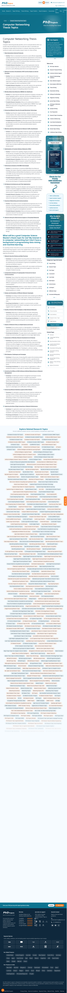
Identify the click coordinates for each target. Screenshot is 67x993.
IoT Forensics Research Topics (14, 621)
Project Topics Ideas (55, 795)
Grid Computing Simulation (47, 596)
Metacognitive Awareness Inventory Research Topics (16, 663)
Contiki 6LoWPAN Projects (53, 516)
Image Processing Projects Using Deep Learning (52, 606)
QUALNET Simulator (50, 800)
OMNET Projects (30, 700)
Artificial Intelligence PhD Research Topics (43, 452)
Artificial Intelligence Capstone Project (23, 452)
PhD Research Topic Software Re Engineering (45, 767)
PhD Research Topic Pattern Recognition (14, 760)
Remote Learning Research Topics (17, 805)
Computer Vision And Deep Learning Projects (17, 516)
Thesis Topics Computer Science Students (19, 867)
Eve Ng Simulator (35, 571)
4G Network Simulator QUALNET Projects (34, 437)
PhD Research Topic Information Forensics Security (51, 740)
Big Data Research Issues (56, 474)
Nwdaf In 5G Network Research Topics (51, 698)
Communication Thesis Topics (13, 511)
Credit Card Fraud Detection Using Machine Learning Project (22, 529)
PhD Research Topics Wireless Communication (23, 782)
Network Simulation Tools (26, 688)
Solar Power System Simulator (30, 857)
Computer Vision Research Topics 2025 (37, 516)
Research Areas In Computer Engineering (29, 807)
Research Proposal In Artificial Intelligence (40, 817)
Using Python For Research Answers (42, 875)
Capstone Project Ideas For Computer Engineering (23, 486)
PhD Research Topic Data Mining (12, 730)
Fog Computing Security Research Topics (34, 586)
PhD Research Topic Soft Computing (54, 765)
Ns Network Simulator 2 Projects (14, 695)
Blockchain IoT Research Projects (36, 479)
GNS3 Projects (39, 593)
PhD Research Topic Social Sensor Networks (34, 765)
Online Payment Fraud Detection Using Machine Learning (18, 703)
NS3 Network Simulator (28, 698)
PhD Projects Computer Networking (48, 713)
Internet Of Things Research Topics (13, 616)
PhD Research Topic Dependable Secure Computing (32, 730)
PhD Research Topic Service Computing (13, 765)
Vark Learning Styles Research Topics (55, 877)
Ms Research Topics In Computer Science (51, 668)
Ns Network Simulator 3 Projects (30, 695)
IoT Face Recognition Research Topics (52, 618)
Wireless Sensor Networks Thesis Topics (35, 900)
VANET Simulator (41, 877)
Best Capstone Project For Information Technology (21, 467)
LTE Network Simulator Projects (30, 643)
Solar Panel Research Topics (16, 857)
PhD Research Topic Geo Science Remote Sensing (15, 738)
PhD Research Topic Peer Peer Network (33, 760)
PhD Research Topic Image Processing (30, 740)
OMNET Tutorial (49, 700)
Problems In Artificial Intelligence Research (17, 795)
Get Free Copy (55, 170)
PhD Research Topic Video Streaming (55, 772)
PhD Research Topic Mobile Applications (13, 750)
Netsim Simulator (55, 680)
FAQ (61, 11)
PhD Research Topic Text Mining (56, 770)
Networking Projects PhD (38, 690)
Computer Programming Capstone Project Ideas (50, 511)
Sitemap (62, 991)
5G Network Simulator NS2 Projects (32, 439)
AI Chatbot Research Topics (48, 447)
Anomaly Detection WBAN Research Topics (53, 459)
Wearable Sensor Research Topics (20, 882)
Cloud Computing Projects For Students (48, 496)
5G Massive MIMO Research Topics (52, 437)
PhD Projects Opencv (48, 715)
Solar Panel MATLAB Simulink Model (54, 855)
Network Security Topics (51, 685)
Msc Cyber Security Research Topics (12, 670)
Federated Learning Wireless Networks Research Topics (42, 581)
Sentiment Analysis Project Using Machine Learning (26, 827)
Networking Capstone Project (54, 688)
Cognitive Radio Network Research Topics (15, 509)
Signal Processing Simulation (46, 827)
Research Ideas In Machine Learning (27, 810)
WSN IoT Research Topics (52, 900)
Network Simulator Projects (40, 688)
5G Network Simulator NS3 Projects (49, 439)
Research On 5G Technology (56, 810)
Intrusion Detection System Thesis (53, 616)
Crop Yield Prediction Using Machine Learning (48, 529)
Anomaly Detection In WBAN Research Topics (47, 462)
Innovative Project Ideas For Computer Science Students (22, 613)
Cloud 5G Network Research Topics (46, 491)
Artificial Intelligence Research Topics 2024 (43, 457)
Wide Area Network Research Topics (46, 882)
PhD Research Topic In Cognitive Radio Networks (23, 725)
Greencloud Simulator (34, 596)
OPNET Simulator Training (24, 705)
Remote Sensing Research (51, 805)
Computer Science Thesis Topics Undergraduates (52, 514)
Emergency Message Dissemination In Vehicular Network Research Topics (43, 568)
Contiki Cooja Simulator (39, 519)
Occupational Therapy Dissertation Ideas (16, 700)
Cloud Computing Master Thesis (38, 494)
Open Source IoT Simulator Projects (41, 703)
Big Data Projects (54, 471)
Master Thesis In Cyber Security (38, 653)
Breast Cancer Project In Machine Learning (48, 481)
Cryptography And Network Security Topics (21, 531)
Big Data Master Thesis (28, 471)
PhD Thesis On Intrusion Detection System (44, 782)
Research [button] (8, 11)
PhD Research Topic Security (54, 762)
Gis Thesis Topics (56, 591)
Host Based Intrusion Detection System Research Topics (47, 601)
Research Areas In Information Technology (50, 807)
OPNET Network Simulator (10, 705)
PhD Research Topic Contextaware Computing (16, 728)
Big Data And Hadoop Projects (32, 469)
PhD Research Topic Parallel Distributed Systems (43, 757)
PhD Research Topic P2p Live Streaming (21, 757)
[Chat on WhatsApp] (2, 990)
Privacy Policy (23, 991)
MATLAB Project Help (11, 660)
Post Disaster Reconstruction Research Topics (50, 790)
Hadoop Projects (32, 598)
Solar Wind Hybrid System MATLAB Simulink (13, 859)
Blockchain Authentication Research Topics (17, 479)
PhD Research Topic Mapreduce (29, 747)
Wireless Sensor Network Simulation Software (25, 895)
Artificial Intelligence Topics (35, 459)
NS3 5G (19, 698)
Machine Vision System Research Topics (45, 648)
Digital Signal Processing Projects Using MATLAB (42, 559)
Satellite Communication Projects (30, 845)
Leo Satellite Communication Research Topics (43, 636)
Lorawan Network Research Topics (54, 641)
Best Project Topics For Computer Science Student (45, 467)
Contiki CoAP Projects (27, 519)
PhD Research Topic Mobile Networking (13, 752)
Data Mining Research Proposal (33, 549)
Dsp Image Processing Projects (53, 563)
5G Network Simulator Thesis (52, 442)
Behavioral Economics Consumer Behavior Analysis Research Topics (41, 464)
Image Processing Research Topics (12, 608)
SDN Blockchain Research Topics (48, 822)
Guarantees (51, 11)
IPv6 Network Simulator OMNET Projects (51, 626)
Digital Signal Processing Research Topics (22, 561)
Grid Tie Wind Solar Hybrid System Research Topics (16, 598)
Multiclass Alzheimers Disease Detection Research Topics (42, 673)
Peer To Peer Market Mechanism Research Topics (22, 710)
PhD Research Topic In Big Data (32, 720)
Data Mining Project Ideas (16, 546)
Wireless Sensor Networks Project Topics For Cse (46, 897)
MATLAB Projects (21, 660)
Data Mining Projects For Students (31, 546)
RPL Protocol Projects (52, 842)
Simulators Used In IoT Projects (33, 832)
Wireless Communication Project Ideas (13, 890)
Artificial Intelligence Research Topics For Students (16, 459)
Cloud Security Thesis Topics (55, 504)
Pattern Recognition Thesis (55, 708)
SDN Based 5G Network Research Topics (51, 820)
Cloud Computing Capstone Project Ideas (19, 494)
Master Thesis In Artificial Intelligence (20, 653)
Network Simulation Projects (12, 688)
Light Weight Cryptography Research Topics (18, 638)
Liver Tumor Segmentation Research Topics (14, 641)
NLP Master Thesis (26, 693)
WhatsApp (60, 905)
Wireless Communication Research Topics (15, 892)
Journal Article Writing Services (55, 336)
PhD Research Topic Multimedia (31, 752)
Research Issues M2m (42, 810)
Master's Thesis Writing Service (55, 343)
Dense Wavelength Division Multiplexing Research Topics (50, 554)
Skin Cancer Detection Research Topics (16, 847)
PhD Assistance (53, 365)
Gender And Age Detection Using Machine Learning (18, 591)
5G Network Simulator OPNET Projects (35, 442)
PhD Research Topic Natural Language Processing (51, 752)
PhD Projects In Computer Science (11, 715)
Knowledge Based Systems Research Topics (19, 631)
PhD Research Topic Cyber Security (53, 728)
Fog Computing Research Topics (17, 586)
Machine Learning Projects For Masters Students (23, 648)
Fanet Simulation (54, 576)
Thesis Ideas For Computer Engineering (50, 863)
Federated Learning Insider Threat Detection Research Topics (45, 578)
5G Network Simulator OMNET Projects (16, 442)
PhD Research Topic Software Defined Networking (22, 767)
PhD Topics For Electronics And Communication (24, 785)
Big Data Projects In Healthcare (27, 474)
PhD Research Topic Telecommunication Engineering (35, 770)
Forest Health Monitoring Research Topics (44, 588)
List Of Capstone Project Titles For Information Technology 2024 (44, 638)
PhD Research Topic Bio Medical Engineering (51, 720)
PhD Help (52, 359)
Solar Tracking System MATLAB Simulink (48, 857)
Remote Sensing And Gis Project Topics (35, 805)
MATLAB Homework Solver (39, 658)
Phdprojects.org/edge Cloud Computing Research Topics (25, 566)
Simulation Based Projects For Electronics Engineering (19, 830)
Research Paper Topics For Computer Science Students (19, 812)
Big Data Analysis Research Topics (16, 469)
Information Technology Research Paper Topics (23, 611)
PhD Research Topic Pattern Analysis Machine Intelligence (23, 755)
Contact (51, 905)
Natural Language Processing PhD (13, 678)
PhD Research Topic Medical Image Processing (48, 747)
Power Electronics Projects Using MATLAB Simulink (35, 792)
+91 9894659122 (57, 922)
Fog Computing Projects (53, 583)
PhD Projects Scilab (9, 718)
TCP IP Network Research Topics (15, 863)
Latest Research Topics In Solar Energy (22, 636)
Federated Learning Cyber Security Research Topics (19, 578)
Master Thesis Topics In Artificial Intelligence (14, 655)
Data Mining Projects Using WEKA (48, 546)
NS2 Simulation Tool (11, 698)
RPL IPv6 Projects (42, 842)
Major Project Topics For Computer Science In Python (15, 651)
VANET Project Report (56, 875)
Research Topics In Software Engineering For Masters (42, 837)
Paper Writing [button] (16, 11)
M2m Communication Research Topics (43, 646)
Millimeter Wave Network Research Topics (53, 663)
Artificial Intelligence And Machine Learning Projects (28, 449)
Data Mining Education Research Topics (54, 541)
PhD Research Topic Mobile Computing (54, 750)
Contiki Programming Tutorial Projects (19, 524)
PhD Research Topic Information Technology (33, 743)
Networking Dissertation (14, 690)
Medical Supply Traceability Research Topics (50, 660)
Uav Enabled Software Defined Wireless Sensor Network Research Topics (33, 872)
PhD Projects (52, 350)
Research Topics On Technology (46, 840)
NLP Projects (34, 693)
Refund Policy (51, 991)
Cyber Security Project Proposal (37, 536)
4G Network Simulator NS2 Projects (15, 434)
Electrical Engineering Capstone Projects (16, 568)
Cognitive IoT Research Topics (25, 506)
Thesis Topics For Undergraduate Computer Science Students (43, 867)
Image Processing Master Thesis (33, 606)
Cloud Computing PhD (51, 494)
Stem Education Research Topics (56, 860)
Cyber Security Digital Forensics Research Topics (17, 536)
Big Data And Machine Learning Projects (49, 469)
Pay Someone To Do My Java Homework (14, 708)
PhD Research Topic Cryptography (36, 728)
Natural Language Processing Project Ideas (32, 678)
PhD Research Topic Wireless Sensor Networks (43, 777)
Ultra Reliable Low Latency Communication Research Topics (19, 875)
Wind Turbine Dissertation (49, 885)
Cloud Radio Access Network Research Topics (37, 504)
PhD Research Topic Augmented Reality (14, 720)
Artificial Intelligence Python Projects (46, 454)
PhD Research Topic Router (25, 762)
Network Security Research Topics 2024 (35, 685)
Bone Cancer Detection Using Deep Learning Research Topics (23, 481)
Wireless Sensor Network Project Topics (52, 892)
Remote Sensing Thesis (13, 807)
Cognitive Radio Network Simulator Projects (35, 509)
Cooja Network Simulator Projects (49, 524)
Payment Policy (42, 991)
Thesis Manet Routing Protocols (32, 865)
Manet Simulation (59, 651)
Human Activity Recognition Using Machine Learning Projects (46, 603)
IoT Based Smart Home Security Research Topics (17, 618)
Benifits (57, 991)
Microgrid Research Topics (36, 663)
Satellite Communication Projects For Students (49, 845)
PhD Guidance (53, 362)
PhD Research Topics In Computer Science (22, 780)
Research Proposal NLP (56, 817)
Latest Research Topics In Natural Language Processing (23, 633)
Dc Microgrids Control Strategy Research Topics (35, 551)
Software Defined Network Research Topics (44, 850)
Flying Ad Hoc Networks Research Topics (37, 583)
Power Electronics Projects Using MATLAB (13, 792)
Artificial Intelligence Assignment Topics (51, 449)
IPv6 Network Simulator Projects (33, 628)
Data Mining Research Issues (18, 549)
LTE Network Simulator (16, 643)
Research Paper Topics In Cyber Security (15, 815)
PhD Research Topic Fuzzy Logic (54, 735)
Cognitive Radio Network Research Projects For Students (46, 506)
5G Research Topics (15, 444)
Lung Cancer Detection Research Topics (47, 643)
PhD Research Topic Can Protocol (35, 723)
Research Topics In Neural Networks (21, 837)
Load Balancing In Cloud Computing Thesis (35, 641)
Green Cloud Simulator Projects (20, 596)
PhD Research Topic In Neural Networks (47, 755)
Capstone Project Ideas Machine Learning (45, 486)
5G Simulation (25, 444)
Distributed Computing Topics (38, 563)
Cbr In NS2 (41, 489)
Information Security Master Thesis (54, 608)
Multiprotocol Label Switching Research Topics (53, 675)
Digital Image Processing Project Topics (52, 556)
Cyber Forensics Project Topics (46, 534)
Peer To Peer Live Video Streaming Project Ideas (45, 710)
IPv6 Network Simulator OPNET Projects (15, 628)
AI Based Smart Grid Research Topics (32, 447)
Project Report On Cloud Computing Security (38, 795)
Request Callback (55, 325)
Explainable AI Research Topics (48, 571)
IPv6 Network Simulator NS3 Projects (33, 626)
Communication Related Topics (54, 509)
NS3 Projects (38, 698)
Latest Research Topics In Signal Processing (46, 633)
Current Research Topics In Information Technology (44, 531)
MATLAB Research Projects (33, 660)
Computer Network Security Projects (29, 511)
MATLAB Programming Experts (53, 658)
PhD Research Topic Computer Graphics (45, 725)
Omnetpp (58, 700)
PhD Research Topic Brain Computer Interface (16, 723)
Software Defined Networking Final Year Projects (24, 852)
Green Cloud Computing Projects (51, 593)
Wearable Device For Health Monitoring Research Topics (48, 880)
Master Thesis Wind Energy (32, 655)
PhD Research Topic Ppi (12, 762)
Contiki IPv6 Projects (44, 521)
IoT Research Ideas (55, 621)
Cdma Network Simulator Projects (53, 489)
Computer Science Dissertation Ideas (12, 514)
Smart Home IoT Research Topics (34, 847)
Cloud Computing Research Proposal (16, 501)
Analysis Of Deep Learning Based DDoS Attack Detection (22, 462)
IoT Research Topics (10, 623)
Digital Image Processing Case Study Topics (32, 556)
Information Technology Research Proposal (44, 611)
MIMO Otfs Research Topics (10, 665)
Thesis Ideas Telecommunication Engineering (51, 865)
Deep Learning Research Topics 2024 (27, 554)
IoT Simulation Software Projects (53, 623)
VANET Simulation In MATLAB (29, 877)
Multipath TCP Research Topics (34, 675)
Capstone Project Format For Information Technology (41, 484)
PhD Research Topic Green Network (36, 738)
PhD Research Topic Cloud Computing (53, 723)
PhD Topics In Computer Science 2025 (45, 785)
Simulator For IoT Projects (53, 830)
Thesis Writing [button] (24, 11)
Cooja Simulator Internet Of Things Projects (50, 526)
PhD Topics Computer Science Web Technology (23, 787)
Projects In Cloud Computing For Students (21, 800)
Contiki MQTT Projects (56, 521)
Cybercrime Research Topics (51, 539)
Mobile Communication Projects (13, 668)
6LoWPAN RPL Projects (35, 444)
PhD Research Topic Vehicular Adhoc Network (35, 772)
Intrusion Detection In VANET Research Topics (34, 616)
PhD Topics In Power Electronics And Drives (44, 787)
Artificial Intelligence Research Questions (23, 457)
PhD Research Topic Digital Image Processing (23, 733)
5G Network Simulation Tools (16, 439)
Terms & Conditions (33, 991)
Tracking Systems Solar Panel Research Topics (42, 870)
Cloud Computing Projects (31, 496)
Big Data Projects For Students (11, 474)
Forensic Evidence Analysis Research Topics (23, 588)
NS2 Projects (57, 695)
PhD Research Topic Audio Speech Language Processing (50, 718)
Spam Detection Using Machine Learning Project (35, 860)
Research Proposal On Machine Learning (16, 820)
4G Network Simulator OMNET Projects (51, 434)
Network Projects (39, 683)
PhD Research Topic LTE (55, 745)
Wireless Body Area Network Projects (31, 887)
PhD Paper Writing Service (55, 353)
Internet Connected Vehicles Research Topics (47, 613)
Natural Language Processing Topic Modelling (40, 680)
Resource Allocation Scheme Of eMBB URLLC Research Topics (23, 842)
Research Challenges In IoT (11, 810)
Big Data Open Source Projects (41, 471)
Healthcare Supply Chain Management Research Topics (50, 598)
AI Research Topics (11, 449)
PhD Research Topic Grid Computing (54, 738)
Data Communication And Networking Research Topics (31, 541)
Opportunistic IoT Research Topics (39, 705)
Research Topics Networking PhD (48, 835)
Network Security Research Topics (17, 685)
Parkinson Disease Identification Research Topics (36, 708)
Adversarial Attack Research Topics (13, 447)
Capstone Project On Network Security (15, 489)
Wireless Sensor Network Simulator (44, 895)
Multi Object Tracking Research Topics (20, 673)
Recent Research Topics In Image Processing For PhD (43, 802)
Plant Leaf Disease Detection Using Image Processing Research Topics (22, 790)
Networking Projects (26, 690)
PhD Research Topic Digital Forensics (54, 730)
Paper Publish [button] (33, 11)
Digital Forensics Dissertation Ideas (13, 556)
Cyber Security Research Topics (53, 536)
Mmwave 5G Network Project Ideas (35, 665)
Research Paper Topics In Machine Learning (35, 815)
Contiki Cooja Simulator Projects (54, 519)
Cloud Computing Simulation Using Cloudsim (36, 501)
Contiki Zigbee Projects (34, 524)
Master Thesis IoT (51, 653)
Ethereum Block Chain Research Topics (20, 571)
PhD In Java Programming (33, 713)
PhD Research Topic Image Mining (11, 740)
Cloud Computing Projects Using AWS (15, 499)
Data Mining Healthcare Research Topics (18, 544)
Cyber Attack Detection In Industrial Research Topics (25, 534)
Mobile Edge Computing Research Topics (31, 668)
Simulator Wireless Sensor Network (16, 832)
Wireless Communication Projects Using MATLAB (51, 890)
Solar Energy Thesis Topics (39, 855)
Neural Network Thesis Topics (13, 693)
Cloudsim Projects (12, 506)
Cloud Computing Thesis (53, 501)
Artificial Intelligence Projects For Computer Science (24, 454)
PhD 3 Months (53, 356)
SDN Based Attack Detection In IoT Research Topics (17, 822)
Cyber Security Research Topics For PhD (18, 539)
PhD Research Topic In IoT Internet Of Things (17, 745)
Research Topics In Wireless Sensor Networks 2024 (25, 840)
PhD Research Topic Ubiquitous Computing (13, 772)
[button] (65, 501)
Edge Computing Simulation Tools (46, 566)
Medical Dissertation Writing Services (54, 347)
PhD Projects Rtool (59, 715)
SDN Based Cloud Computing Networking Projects (44, 825)
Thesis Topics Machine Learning (22, 870)
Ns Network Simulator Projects (46, 695)
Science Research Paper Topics (33, 820)
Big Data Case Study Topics (15, 471)
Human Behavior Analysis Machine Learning (13, 606)
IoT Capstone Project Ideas (36, 618)
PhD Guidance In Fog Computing (18, 713)
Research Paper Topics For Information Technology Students (46, 812)
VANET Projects (7, 877)
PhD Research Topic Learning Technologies (38, 745)
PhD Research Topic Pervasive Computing (53, 760)
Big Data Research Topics (13, 476)
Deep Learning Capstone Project (55, 551)
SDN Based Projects (34, 822)
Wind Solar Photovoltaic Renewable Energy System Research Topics (26, 885)
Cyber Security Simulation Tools (36, 539)
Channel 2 (47, 2)
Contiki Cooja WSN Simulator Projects (30, 521)
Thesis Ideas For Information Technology (14, 865)
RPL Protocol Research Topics (14, 845)
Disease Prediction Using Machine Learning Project (18, 563)
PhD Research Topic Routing (39, 762)
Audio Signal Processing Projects (18, 464)
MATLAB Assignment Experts (25, 658)
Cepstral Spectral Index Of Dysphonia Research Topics (25, 491)
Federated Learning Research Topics (20, 581)
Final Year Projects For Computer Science (17, 583)
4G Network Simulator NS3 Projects (32, 434)
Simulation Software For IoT (40, 830)
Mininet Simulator (22, 665)
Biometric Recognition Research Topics (29, 476)
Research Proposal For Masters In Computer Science (17, 817)
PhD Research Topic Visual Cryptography (13, 775)
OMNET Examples (40, 700)
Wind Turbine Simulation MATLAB (13, 887)
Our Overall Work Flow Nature (55, 705)
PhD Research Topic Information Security (13, 743)
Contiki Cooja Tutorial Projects (12, 521)
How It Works (57, 11)
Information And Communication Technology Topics (33, 608)
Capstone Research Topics (31, 489)
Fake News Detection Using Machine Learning (39, 576)
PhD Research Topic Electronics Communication (16, 735)
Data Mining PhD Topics (52, 544)
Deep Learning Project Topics (11, 554)
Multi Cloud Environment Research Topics (32, 670)
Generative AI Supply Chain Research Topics (41, 591)
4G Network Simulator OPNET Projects (15, 437)
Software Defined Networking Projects (45, 852)
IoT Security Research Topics (38, 623)
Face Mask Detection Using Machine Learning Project (43, 573)
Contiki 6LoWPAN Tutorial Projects (13, 519)
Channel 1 (40, 2)
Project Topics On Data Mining (46, 797)
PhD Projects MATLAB (37, 715)
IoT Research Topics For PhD (23, 623)
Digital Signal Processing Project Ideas (22, 559)
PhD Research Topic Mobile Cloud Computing (34, 750)
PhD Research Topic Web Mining (32, 775)
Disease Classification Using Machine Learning (44, 561)
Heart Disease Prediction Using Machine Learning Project (20, 601)
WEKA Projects (33, 882)
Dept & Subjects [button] (43, 11)
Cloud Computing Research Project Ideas (51, 499)
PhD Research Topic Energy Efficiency (37, 735)
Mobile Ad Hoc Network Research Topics (54, 665)
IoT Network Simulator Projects (29, 621)
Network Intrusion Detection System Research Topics (22, 683)
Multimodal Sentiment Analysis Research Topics (14, 675)
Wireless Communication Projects (31, 890)
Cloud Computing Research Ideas (33, 499)
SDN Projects (14, 825)
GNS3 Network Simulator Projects (26, 593)
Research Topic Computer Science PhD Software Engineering (25, 835)
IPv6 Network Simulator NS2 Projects (15, 626)
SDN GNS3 (59, 822)
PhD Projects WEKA (20, 718)
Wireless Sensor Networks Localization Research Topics (22, 897)
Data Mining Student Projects (49, 549)
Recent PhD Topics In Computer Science (21, 802)
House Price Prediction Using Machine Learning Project (19, 603)
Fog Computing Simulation (51, 586)
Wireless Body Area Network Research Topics (51, 887)
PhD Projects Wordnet (31, 718)
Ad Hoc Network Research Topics (49, 444)
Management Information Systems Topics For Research (41, 651)
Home (3, 11)
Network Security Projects (51, 683)
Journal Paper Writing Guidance (54, 340)
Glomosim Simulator (12, 593)
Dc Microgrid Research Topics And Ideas (14, 551)
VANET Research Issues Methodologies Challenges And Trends (20, 880)
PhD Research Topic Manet (14, 747)
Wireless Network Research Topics (34, 892)
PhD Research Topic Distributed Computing (44, 733)
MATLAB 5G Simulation (12, 658)
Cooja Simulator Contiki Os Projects (14, 526)
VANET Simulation (16, 877)
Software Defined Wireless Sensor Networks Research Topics (18, 855)
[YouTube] (52, 925)
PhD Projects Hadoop (25, 715)
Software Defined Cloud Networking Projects (23, 850)
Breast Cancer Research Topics (21, 484)
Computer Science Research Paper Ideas (31, 514)
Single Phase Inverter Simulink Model (50, 832)
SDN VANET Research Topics (25, 825)
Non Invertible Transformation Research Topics (50, 693)
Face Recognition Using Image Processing (18, 576)
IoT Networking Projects (44, 621)
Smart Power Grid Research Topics (51, 847)
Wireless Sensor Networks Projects (17, 900)
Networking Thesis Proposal (52, 690)
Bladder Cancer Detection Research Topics (50, 476)
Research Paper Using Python (54, 815)
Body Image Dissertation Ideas (52, 479)
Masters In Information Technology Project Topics (51, 655)
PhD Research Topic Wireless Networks (22, 777)
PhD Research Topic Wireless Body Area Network (51, 775)
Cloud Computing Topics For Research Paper (15, 504)
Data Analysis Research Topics (10, 541)
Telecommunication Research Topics (32, 863)
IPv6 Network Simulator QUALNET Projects (51, 628)
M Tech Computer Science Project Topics (24, 646)
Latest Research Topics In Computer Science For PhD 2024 (44, 631)
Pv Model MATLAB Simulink (38, 800)
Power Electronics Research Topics (55, 792)
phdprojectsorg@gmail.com (58, 920)
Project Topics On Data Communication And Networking (26, 797)
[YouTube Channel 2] (55, 925)
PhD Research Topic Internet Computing (54, 743)
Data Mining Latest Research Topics (37, 544)
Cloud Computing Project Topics (17, 496)
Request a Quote (55, 142)
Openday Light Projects (56, 703)
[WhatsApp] (58, 925)
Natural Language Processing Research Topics (18, 680)
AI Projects (58, 447)
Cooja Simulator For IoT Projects (32, 526)
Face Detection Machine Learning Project (21, 573)
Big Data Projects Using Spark (42, 474)
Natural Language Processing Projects (52, 678)
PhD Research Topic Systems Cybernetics (13, 770)
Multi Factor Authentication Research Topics (52, 670)
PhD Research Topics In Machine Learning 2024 (44, 780)
